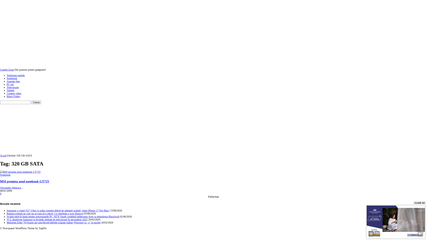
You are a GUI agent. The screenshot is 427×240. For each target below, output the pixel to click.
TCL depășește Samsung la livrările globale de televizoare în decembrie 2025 (47, 219)
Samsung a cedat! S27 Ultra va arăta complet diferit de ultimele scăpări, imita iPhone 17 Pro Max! (58, 210)
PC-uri (10, 84)
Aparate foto (13, 81)
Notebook (12, 78)
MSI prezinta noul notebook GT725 (24, 181)
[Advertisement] (213, 129)
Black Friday (13, 96)
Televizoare (13, 87)
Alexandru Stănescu (10, 187)
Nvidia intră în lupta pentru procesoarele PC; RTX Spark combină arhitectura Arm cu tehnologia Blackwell (63, 216)
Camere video (14, 93)
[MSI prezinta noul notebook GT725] (20, 171)
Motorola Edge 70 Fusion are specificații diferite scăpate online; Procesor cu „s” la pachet (54, 222)
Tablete (10, 90)
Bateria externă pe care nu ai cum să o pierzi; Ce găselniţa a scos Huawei (45, 213)
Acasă (3, 155)
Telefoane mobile (16, 75)
